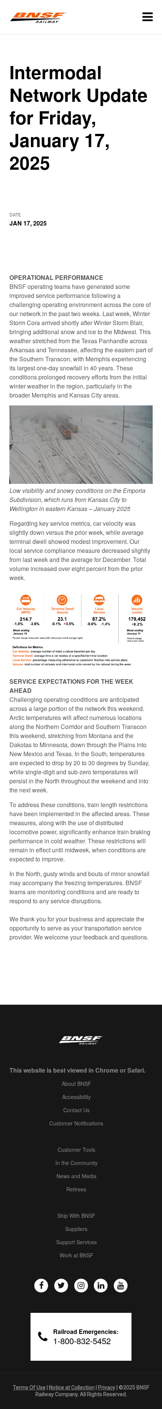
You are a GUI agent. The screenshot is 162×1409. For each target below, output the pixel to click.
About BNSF (76, 1084)
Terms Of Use (29, 1387)
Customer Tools (76, 1150)
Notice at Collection (72, 1387)
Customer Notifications (76, 1123)
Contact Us (76, 1110)
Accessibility (76, 1097)
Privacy (106, 1387)
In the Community (76, 1163)
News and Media (76, 1176)
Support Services (76, 1242)
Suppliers (76, 1229)
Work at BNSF (76, 1255)
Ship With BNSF (76, 1216)
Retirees (76, 1189)
